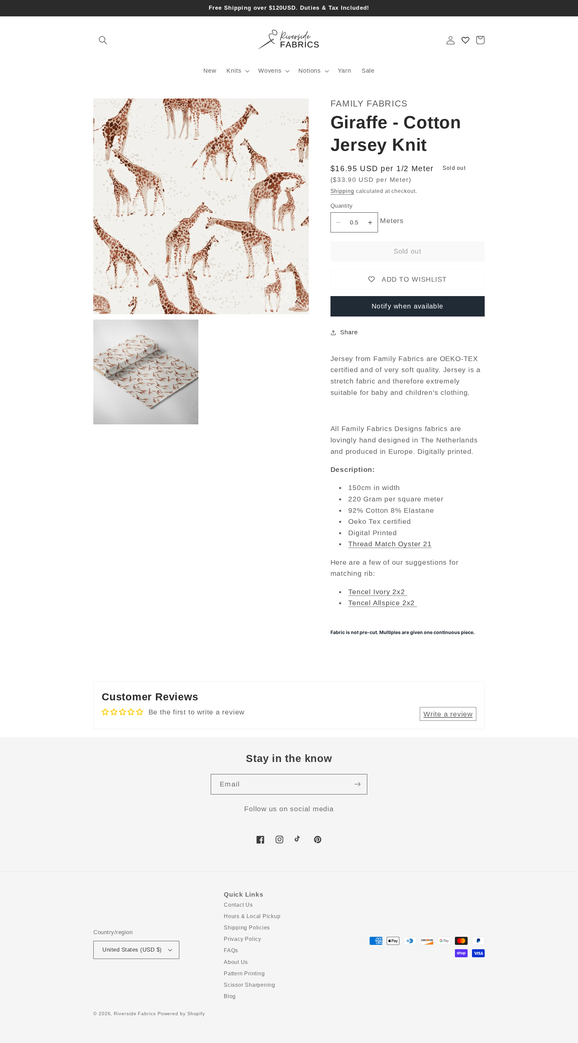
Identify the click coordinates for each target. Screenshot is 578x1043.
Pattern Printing (244, 973)
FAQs (231, 950)
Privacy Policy (242, 939)
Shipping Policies (247, 927)
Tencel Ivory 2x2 (377, 592)
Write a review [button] (448, 714)
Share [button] (349, 332)
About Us (236, 962)
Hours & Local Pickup (252, 916)
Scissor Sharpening (249, 985)
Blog (230, 996)
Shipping (342, 191)
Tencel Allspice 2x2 (382, 603)
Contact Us (238, 905)
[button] (102, 40)
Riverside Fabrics (135, 1013)
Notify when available (407, 306)
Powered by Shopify (181, 1013)
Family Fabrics (369, 103)
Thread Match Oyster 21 (389, 544)
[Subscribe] (357, 784)
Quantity (341, 206)
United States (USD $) (132, 950)
